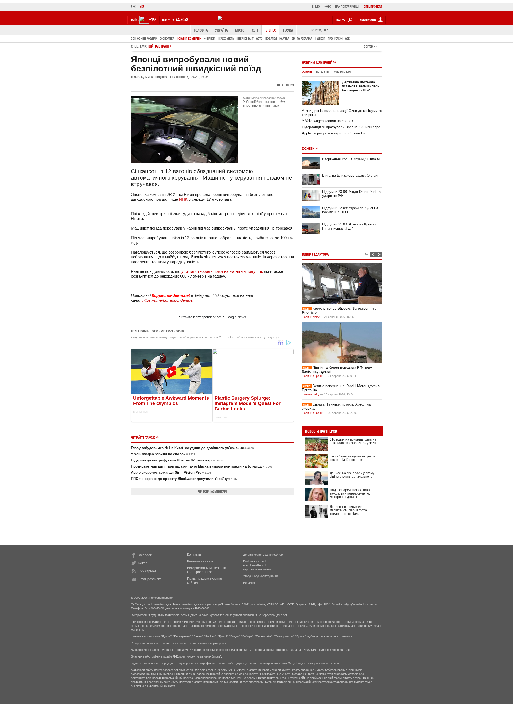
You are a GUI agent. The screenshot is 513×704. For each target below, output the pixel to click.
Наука (288, 30)
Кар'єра (284, 38)
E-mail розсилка (149, 579)
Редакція (249, 582)
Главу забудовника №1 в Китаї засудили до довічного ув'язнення (192, 448)
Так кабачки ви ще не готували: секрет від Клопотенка (353, 458)
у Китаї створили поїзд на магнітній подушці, (222, 271)
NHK (183, 199)
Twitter (142, 563)
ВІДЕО (316, 6)
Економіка (167, 38)
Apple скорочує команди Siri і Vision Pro (171, 472)
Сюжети (308, 148)
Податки (271, 38)
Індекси (320, 38)
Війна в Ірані (158, 46)
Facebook (144, 555)
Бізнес (271, 30)
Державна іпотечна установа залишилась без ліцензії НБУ (360, 86)
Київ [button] (134, 20)
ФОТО (327, 6)
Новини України (312, 376)
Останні (307, 71)
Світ (255, 30)
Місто (239, 30)
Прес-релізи (335, 38)
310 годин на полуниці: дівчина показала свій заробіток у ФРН (353, 441)
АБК (347, 38)
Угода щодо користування (260, 576)
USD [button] (165, 20)
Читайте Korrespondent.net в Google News (212, 317)
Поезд (155, 331)
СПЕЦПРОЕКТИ (373, 6)
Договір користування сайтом (263, 554)
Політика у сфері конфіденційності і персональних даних (257, 565)
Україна (221, 30)
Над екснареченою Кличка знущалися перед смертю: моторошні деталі (350, 493)
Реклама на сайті (200, 561)
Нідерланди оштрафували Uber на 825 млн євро (177, 460)
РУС (133, 6)
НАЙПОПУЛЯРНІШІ (347, 6)
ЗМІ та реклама (302, 38)
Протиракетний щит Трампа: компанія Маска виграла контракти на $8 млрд (202, 466)
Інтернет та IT (245, 38)
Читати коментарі (212, 491)
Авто (259, 38)
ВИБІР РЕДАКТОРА (315, 254)
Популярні (322, 71)
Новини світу (311, 316)
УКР (142, 6)
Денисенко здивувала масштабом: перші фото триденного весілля (348, 510)
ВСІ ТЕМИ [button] (369, 46)
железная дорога (172, 331)
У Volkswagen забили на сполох (163, 454)
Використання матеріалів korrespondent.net (206, 570)
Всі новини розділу (144, 38)
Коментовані (342, 71)
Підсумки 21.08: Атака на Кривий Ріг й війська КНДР (349, 226)
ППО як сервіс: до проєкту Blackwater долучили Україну (184, 479)
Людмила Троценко (153, 77)
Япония (143, 331)
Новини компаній (189, 38)
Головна (201, 30)
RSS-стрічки (146, 571)
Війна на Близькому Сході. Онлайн (350, 175)
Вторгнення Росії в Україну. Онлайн (351, 159)
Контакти (194, 555)
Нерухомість (226, 38)
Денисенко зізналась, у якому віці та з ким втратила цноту (352, 475)
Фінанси (209, 38)
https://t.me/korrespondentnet (167, 300)
